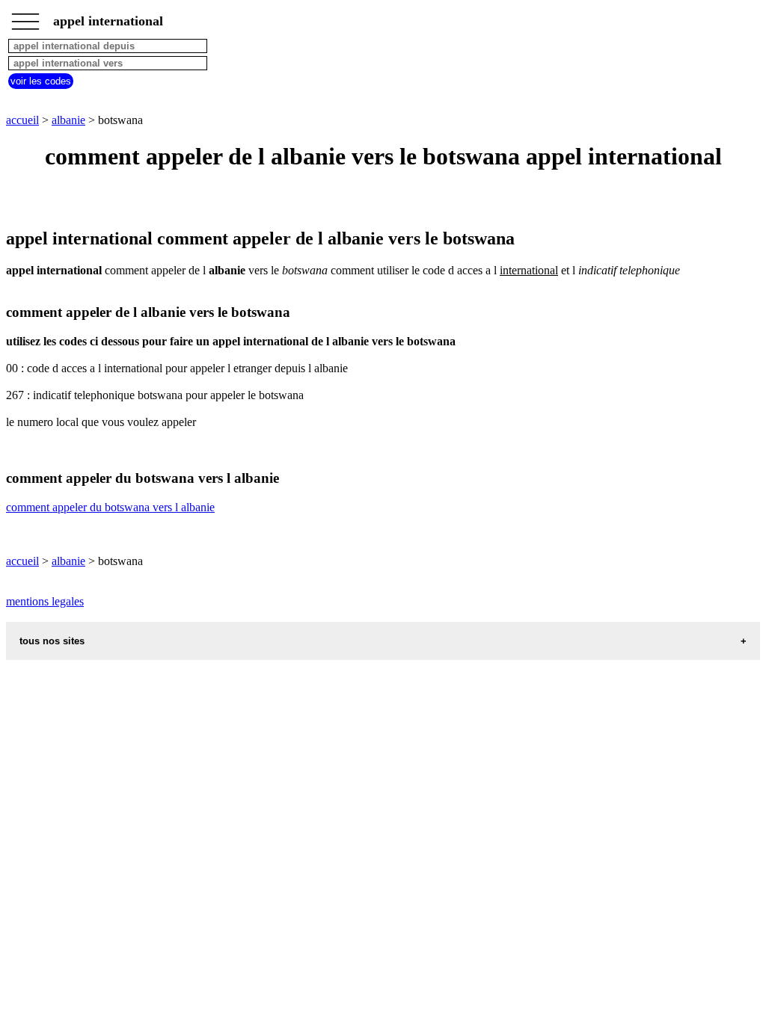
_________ (25, 16)
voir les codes (40, 81)
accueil (22, 120)
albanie (68, 120)
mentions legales (45, 601)
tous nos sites (52, 641)
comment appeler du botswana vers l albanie (110, 507)
